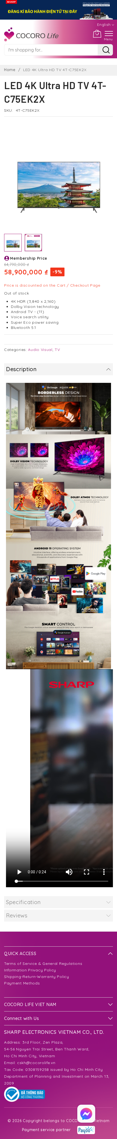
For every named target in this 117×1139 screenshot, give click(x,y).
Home (10, 69)
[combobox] (51, 50)
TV (57, 349)
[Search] (105, 50)
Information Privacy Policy (30, 970)
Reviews (16, 915)
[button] (33, 243)
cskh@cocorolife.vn (36, 1062)
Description (21, 369)
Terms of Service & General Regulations (43, 963)
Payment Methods (22, 983)
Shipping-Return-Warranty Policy (36, 976)
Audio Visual (40, 349)
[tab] (58, 369)
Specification (23, 902)
